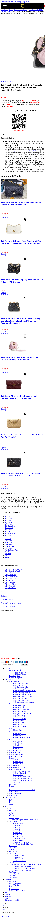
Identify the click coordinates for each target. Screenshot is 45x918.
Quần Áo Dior (14, 889)
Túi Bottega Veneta (15, 874)
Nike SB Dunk (14, 765)
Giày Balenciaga (14, 681)
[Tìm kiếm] (9, 6)
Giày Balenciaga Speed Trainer (23, 689)
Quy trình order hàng (8, 606)
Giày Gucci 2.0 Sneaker (21, 709)
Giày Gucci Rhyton (11, 576)
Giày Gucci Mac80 (19, 719)
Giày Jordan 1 (9, 580)
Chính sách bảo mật (7, 599)
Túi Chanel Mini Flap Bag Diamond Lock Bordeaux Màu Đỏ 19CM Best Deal (19, 397)
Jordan (11, 758)
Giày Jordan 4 (18, 762)
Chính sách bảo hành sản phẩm (11, 603)
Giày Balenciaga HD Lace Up (23, 696)
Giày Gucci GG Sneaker (21, 717)
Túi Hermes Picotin (19, 861)
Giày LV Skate (18, 775)
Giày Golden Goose (11, 578)
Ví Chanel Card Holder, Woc (23, 844)
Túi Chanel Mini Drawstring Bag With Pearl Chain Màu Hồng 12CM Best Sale (20, 358)
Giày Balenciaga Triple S (13, 569)
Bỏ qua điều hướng (7, 2)
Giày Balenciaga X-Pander (22, 694)
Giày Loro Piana (10, 584)
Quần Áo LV (13, 887)
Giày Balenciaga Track (21, 685)
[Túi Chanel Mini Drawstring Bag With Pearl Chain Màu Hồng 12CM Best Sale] (14, 353)
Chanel (11, 805)
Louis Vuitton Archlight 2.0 (22, 780)
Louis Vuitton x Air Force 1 (22, 777)
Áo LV (7, 556)
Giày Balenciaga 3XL (20, 687)
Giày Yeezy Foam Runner (22, 737)
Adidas (11, 728)
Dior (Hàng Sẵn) (14, 676)
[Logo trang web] (22, 9)
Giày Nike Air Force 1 (16, 756)
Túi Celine (8, 530)
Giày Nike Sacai (14, 752)
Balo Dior (8, 541)
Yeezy (11, 732)
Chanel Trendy (18, 836)
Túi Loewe (13, 877)
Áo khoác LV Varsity (12, 550)
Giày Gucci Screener (20, 715)
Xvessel (11, 786)
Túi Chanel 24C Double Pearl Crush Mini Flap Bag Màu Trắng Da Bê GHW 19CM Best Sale (21, 242)
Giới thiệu (4, 596)
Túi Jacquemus (10, 533)
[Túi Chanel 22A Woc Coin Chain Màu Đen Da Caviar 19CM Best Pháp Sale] (14, 198)
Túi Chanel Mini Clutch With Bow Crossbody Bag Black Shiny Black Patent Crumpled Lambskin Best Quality (20, 320)
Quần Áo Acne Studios (17, 891)
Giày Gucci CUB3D (20, 724)
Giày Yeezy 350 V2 (19, 734)
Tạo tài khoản (5, 916)
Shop (11, 10)
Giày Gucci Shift (19, 722)
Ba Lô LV (12, 810)
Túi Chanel (8, 522)
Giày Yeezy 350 (10, 586)
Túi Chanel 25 (18, 825)
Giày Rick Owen (10, 588)
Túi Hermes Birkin (19, 855)
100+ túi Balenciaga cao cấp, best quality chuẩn (25, 864)
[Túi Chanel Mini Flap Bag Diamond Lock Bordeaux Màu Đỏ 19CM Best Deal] (14, 392)
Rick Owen (13, 784)
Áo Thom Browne (11, 548)
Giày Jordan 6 (18, 763)
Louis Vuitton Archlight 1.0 (22, 778)
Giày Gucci (13, 704)
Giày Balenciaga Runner (21, 693)
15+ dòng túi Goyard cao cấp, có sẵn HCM (23, 820)
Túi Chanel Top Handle (21, 842)
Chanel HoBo (18, 840)
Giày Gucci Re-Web (20, 726)
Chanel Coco (17, 834)
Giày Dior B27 (10, 582)
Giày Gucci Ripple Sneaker (22, 713)
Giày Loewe (13, 795)
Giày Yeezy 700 (18, 735)
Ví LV (7, 557)
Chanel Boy (17, 827)
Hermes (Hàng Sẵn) (15, 678)
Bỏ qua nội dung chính (21, 2)
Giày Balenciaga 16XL (21, 700)
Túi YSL (8, 531)
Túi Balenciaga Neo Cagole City (24, 868)
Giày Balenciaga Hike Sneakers (23, 702)
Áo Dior (8, 554)
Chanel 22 (16, 831)
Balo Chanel (9, 542)
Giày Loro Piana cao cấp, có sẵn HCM (22, 790)
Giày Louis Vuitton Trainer (22, 771)
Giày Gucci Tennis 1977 (21, 711)
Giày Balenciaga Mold (20, 698)
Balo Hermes (9, 546)
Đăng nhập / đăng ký (12, 900)
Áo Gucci (8, 552)
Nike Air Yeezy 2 (15, 750)
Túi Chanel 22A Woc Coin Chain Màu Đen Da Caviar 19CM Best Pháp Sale (21, 203)
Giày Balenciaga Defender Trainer (24, 691)
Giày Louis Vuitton (15, 769)
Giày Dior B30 (18, 745)
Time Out (16, 782)
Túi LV (7, 516)
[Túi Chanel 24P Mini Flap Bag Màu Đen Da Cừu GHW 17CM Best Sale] (14, 276)
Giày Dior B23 (18, 741)
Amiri (11, 788)
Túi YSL (12, 863)
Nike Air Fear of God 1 (17, 754)
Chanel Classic (18, 823)
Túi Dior (8, 520)
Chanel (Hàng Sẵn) (15, 670)
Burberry (12, 803)
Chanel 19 (16, 829)
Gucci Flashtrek (18, 721)
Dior (10, 739)
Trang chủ (4, 10)
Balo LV (8, 539)
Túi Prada (8, 535)
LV (10, 801)
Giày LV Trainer (10, 573)
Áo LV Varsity (14, 885)
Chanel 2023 (17, 833)
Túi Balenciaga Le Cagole (22, 866)
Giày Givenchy (14, 792)
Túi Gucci (8, 518)
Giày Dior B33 (18, 747)
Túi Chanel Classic (19, 672)
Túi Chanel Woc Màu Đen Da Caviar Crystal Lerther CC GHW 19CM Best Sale (20, 474)
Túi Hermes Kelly (19, 859)
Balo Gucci (9, 544)
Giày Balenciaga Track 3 (13, 571)
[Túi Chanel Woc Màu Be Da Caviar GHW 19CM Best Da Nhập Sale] (14, 431)
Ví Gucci (12, 849)
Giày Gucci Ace (10, 575)
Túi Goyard (9, 528)
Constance (16, 857)
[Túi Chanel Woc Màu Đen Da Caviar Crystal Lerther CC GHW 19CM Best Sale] (14, 469)
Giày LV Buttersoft (19, 773)
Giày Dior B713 (18, 749)
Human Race (17, 730)
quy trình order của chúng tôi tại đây (27, 151)
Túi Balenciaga (10, 526)
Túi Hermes (9, 524)
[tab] (12, 134)
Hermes (11, 799)
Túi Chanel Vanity (19, 838)
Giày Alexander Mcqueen (17, 767)
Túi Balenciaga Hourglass (22, 870)
